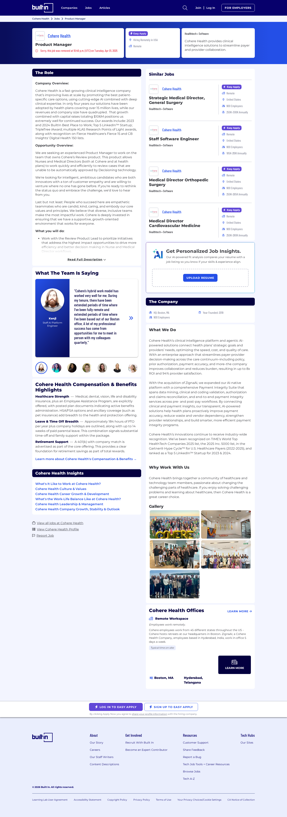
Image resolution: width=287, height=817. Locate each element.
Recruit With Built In (139, 742)
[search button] (185, 8)
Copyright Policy (117, 799)
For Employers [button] (238, 8)
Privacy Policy (141, 799)
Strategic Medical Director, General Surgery (177, 100)
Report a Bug (192, 757)
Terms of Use (163, 799)
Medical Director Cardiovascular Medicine (174, 223)
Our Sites (247, 742)
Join (198, 8)
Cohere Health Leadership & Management (69, 504)
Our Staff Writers (101, 757)
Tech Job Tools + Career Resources (206, 764)
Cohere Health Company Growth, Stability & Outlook (77, 509)
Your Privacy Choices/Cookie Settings (199, 799)
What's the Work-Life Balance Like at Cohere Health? (78, 499)
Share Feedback (194, 750)
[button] (41, 368)
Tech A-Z (189, 778)
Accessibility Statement (87, 799)
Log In (210, 8)
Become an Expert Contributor (146, 750)
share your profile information (149, 713)
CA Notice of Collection (241, 799)
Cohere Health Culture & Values (60, 489)
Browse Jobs (191, 771)
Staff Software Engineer (174, 139)
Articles (104, 8)
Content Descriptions (104, 764)
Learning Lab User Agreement (50, 799)
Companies (69, 8)
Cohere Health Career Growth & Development (72, 494)
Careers (95, 750)
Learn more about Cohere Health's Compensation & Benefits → (86, 459)
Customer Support (196, 742)
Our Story (96, 742)
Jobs (88, 8)
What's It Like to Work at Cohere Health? (68, 484)
